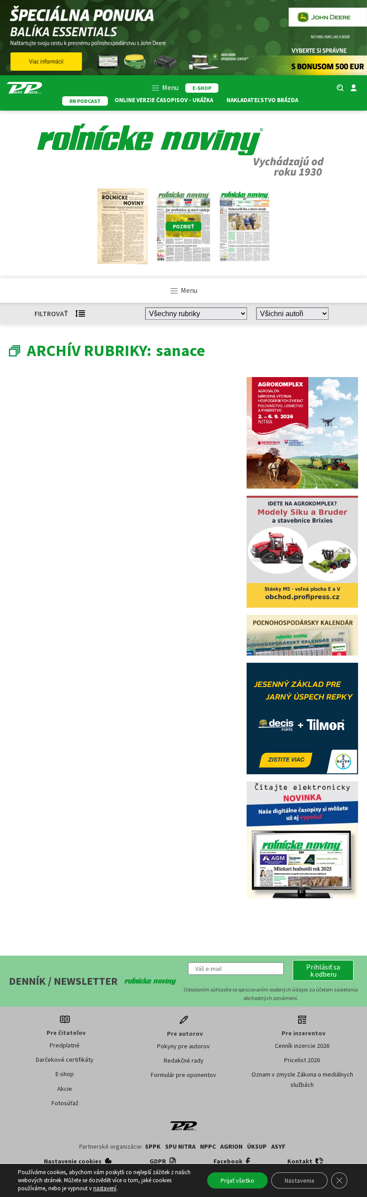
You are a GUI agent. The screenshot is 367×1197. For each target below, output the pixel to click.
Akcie (64, 1089)
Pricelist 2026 (302, 1060)
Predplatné (65, 1045)
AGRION (231, 1146)
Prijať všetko (237, 1180)
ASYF (278, 1146)
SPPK (153, 1146)
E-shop (64, 1074)
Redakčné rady (184, 1060)
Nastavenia (299, 1180)
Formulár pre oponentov (183, 1075)
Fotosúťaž (64, 1103)
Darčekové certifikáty (65, 1059)
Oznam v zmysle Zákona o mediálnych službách (302, 1079)
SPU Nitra (180, 1146)
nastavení (104, 1188)
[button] (323, 970)
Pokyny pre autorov (183, 1046)
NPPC (208, 1146)
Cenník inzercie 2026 (302, 1046)
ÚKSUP (257, 1146)
